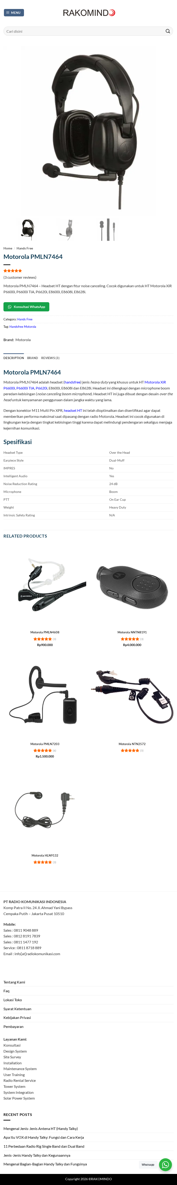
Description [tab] (13, 358)
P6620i (41, 388)
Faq (6, 991)
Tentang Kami (14, 982)
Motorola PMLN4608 (44, 632)
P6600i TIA (25, 388)
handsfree (72, 382)
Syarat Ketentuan (17, 1009)
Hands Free (25, 248)
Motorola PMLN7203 (44, 744)
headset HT (73, 410)
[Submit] (168, 30)
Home (7, 248)
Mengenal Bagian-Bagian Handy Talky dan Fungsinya (45, 1164)
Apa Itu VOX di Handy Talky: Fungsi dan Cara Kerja (43, 1137)
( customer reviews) (19, 277)
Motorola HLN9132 (45, 855)
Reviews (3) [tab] (50, 358)
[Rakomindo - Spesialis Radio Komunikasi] (88, 13)
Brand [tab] (32, 358)
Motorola (23, 339)
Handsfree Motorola (22, 326)
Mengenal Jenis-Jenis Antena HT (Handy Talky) (40, 1128)
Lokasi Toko (12, 1000)
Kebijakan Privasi (17, 1017)
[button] (14, 13)
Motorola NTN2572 (132, 744)
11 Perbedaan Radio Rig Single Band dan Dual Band (43, 1146)
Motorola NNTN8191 (132, 632)
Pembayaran (13, 1026)
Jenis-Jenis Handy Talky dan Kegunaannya (36, 1155)
